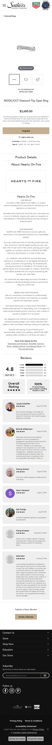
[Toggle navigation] (4, 5)
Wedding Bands (18, 346)
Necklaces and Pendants (18, 343)
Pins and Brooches (26, 349)
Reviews (26, 358)
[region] (26, 48)
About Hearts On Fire (26, 164)
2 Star (22, 373)
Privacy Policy (16, 720)
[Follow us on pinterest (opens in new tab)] (18, 690)
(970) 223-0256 (26, 91)
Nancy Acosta (22, 469)
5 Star (22, 365)
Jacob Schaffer (23, 403)
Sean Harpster (22, 490)
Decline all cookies (17, 739)
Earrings (40, 343)
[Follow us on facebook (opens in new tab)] (5, 690)
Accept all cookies (35, 739)
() (45, 365)
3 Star (22, 370)
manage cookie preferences (25, 732)
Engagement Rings (34, 346)
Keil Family (21, 509)
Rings (9, 346)
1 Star (22, 375)
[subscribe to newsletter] (45, 675)
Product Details (26, 157)
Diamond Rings (10, 16)
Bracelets (32, 343)
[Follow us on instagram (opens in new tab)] (11, 690)
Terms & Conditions (33, 720)
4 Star (22, 367)
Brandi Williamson (24, 428)
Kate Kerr (20, 555)
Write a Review (26, 616)
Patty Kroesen (22, 530)
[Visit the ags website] (17, 707)
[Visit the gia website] (28, 707)
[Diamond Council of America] (36, 707)
